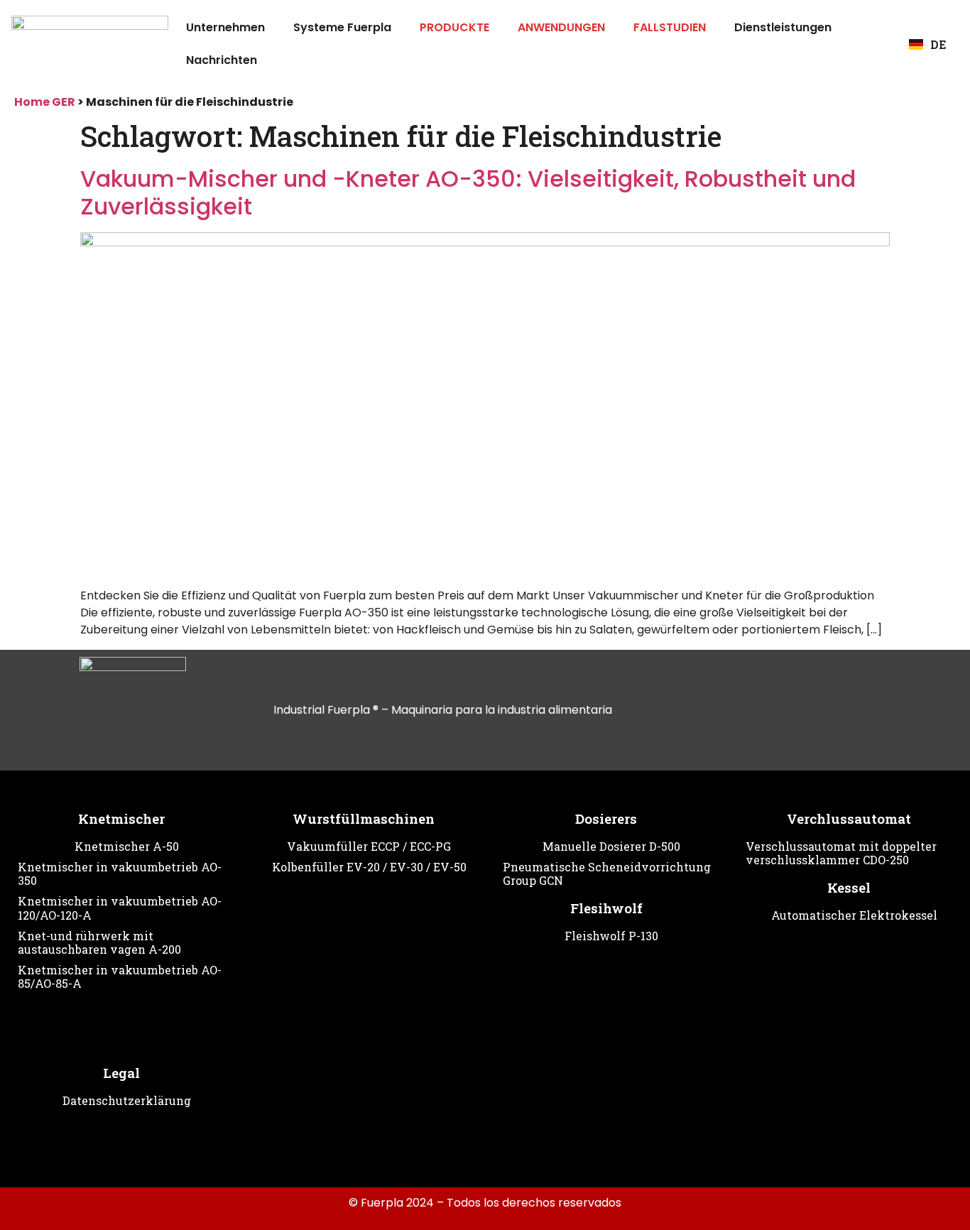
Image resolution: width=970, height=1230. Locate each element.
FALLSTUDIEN (669, 27)
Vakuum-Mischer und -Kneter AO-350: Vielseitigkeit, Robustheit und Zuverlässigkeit (468, 192)
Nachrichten (221, 60)
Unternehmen (225, 27)
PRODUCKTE (454, 27)
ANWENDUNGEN (561, 27)
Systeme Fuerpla (342, 27)
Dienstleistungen (783, 27)
